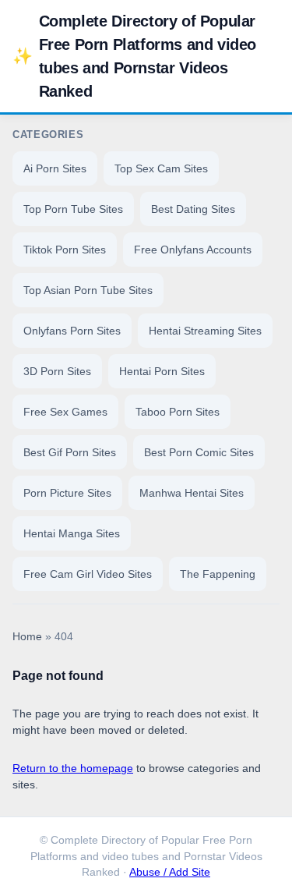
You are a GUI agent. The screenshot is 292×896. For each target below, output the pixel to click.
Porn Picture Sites (67, 493)
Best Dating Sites (193, 209)
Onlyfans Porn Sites (72, 330)
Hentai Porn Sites (162, 371)
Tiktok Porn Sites (64, 249)
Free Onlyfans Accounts (193, 249)
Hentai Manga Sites (71, 533)
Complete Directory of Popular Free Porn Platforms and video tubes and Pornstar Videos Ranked (134, 56)
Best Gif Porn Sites (69, 452)
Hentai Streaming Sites (205, 330)
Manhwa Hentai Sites (191, 493)
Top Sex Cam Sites (161, 168)
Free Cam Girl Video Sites (87, 574)
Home (27, 637)
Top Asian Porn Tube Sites (88, 290)
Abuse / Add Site (169, 872)
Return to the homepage (72, 768)
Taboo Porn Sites (177, 412)
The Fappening (217, 574)
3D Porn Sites (57, 371)
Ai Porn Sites (54, 168)
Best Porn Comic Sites (199, 452)
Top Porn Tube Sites (73, 209)
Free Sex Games (65, 412)
